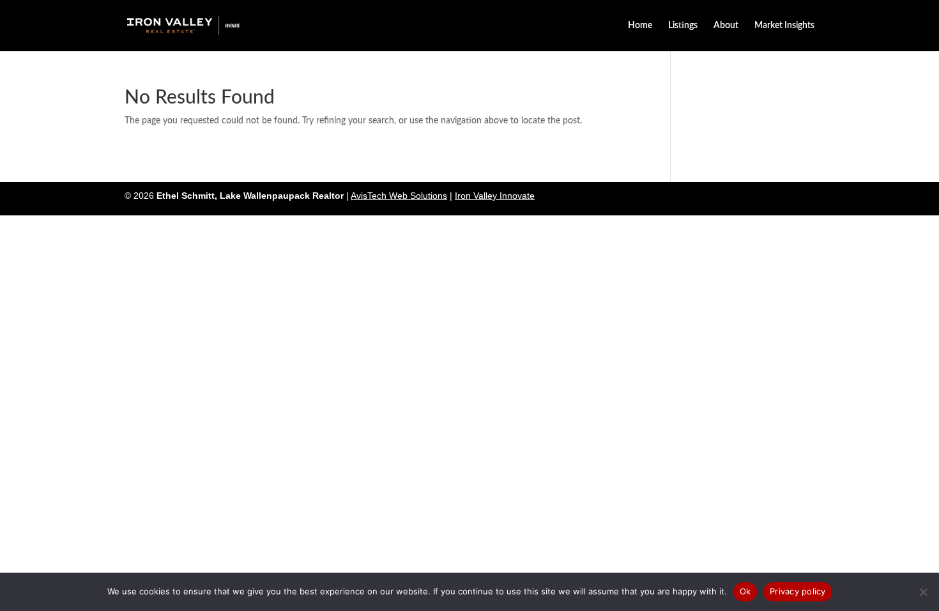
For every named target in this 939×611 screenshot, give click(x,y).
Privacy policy (798, 591)
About (726, 25)
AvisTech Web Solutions (399, 195)
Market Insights (784, 25)
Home (640, 25)
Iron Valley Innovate (495, 195)
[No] (923, 591)
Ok (745, 591)
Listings (683, 25)
